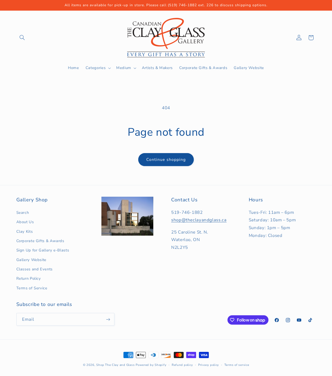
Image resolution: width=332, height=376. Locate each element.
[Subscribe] (108, 319)
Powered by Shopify (151, 365)
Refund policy (182, 365)
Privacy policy (208, 365)
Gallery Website (31, 259)
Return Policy (28, 278)
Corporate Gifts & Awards (40, 240)
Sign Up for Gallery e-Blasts (42, 250)
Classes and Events (34, 269)
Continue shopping (166, 159)
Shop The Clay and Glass (115, 365)
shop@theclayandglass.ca (199, 220)
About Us (25, 221)
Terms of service (236, 365)
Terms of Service (31, 288)
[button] (22, 38)
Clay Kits (24, 231)
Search (22, 212)
